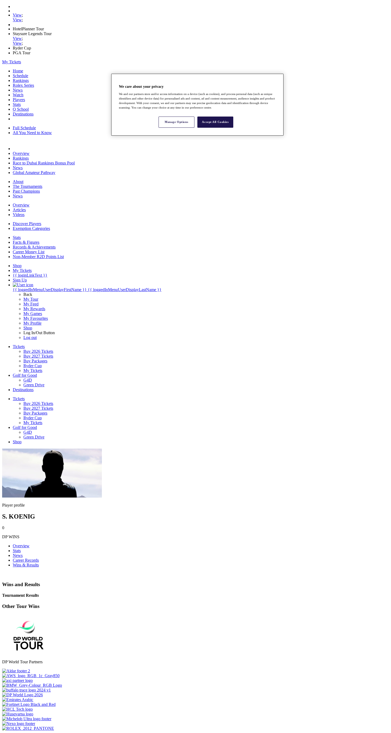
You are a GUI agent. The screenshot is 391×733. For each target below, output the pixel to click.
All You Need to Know (32, 132)
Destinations (23, 114)
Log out (30, 337)
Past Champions (26, 191)
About (18, 181)
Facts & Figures (26, 242)
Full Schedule (24, 128)
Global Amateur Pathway (34, 172)
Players (19, 99)
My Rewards (34, 309)
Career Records (26, 560)
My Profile (32, 323)
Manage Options (176, 121)
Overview (21, 153)
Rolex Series (23, 85)
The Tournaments (27, 186)
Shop (27, 328)
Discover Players (27, 223)
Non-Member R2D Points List (38, 256)
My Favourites (35, 318)
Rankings (21, 80)
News (18, 90)
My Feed (31, 304)
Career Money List (28, 252)
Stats (17, 104)
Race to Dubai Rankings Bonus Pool (44, 163)
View (17, 15)
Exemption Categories (31, 228)
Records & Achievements (34, 247)
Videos (18, 214)
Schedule (20, 75)
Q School (21, 109)
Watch (18, 95)
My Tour (30, 299)
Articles (19, 210)
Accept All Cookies (215, 121)
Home (18, 71)
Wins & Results (26, 565)
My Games (32, 313)
